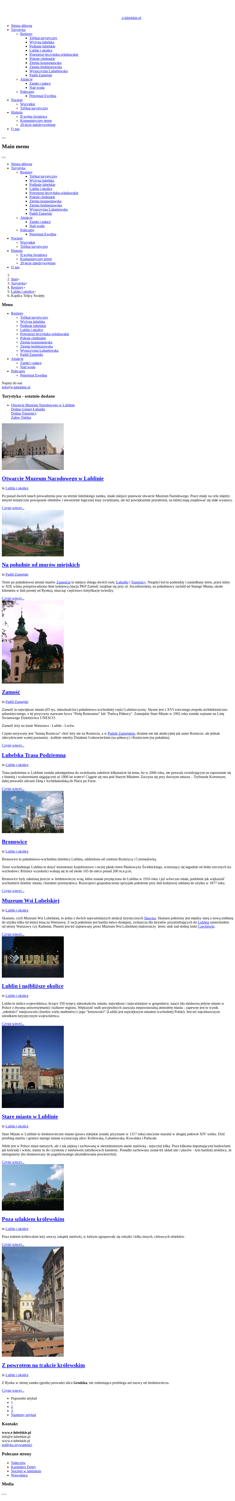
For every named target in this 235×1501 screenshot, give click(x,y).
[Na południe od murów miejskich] (33, 555)
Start (14, 279)
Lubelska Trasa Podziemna (34, 755)
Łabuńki (122, 582)
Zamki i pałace (40, 83)
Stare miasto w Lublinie (30, 1116)
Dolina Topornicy (24, 413)
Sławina (150, 918)
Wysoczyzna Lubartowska (48, 71)
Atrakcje (26, 79)
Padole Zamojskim (121, 733)
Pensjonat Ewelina (42, 96)
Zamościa (63, 582)
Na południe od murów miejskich (41, 565)
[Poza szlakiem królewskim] (33, 1209)
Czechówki (206, 926)
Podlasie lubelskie (42, 46)
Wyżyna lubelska (41, 42)
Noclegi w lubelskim (26, 1471)
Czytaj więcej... (13, 508)
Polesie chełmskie (42, 59)
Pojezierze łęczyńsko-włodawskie (53, 54)
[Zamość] (33, 682)
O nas (15, 129)
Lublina (203, 922)
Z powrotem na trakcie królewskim (43, 1365)
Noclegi (16, 100)
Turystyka (18, 30)
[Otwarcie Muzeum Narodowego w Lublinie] (33, 469)
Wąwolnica (19, 1475)
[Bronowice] (33, 832)
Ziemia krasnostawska (45, 63)
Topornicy (138, 582)
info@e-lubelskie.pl (16, 387)
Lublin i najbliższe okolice (33, 986)
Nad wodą (37, 87)
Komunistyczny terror (36, 121)
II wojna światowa (33, 116)
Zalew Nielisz (21, 417)
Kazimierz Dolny (23, 1467)
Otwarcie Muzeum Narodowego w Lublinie (43, 405)
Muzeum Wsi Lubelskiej (30, 901)
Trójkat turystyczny (43, 38)
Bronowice (14, 842)
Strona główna (21, 26)
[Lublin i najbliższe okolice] (33, 976)
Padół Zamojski (40, 75)
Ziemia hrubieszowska (45, 67)
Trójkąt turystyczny (34, 108)
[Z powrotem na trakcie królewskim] (33, 1355)
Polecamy (27, 92)
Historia (16, 112)
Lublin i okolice (40, 50)
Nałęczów (18, 1463)
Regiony (26, 34)
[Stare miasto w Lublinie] (33, 1107)
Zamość (11, 692)
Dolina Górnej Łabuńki (28, 409)
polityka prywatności (17, 1445)
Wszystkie (27, 104)
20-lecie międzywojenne (38, 125)
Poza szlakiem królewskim (33, 1219)
